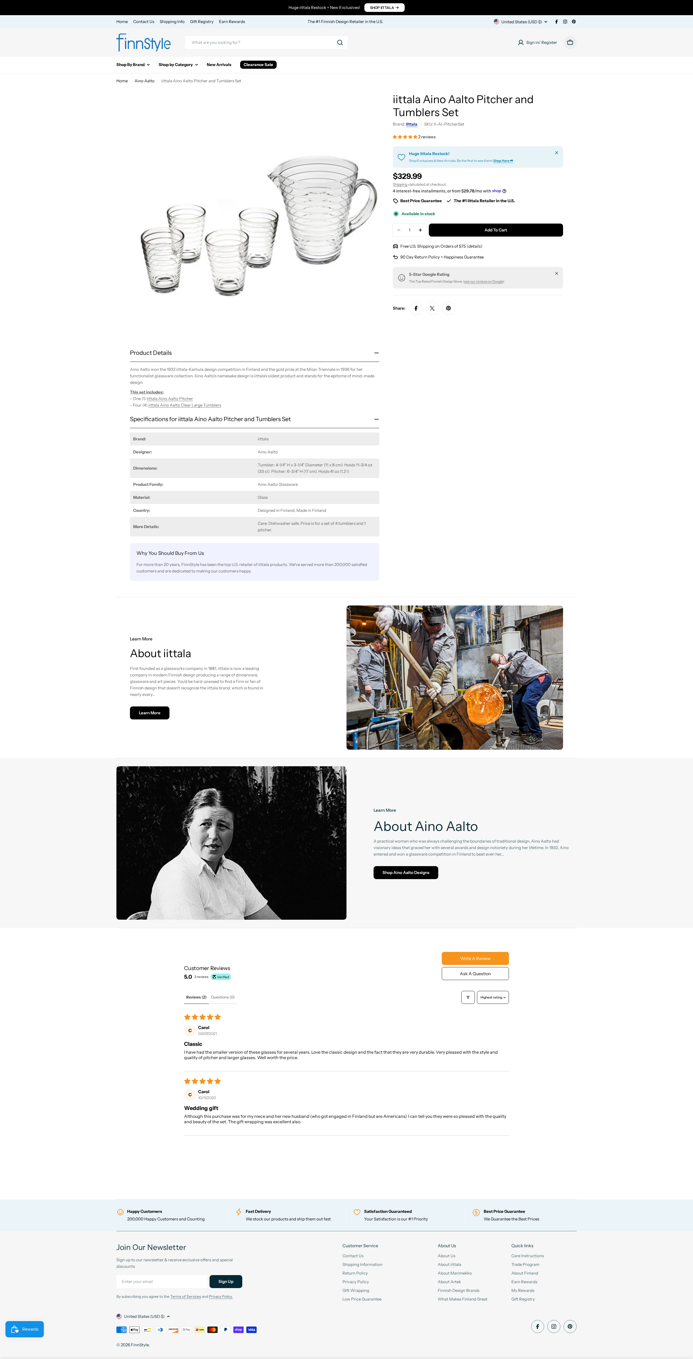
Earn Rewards (232, 21)
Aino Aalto (145, 80)
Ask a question (475, 973)
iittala (411, 124)
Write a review (475, 958)
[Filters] (468, 997)
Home (122, 21)
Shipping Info (172, 21)
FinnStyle (140, 1344)
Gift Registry (202, 21)
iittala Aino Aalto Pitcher (170, 398)
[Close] (556, 153)
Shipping (400, 184)
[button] (405, 136)
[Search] (340, 42)
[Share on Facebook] (416, 308)
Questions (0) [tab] (223, 997)
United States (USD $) (521, 21)
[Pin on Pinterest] (448, 308)
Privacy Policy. (221, 1296)
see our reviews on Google (483, 281)
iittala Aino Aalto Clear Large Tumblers (184, 405)
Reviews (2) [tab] (196, 997)
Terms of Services (185, 1296)
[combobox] (266, 42)
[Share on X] (432, 308)
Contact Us (143, 21)
